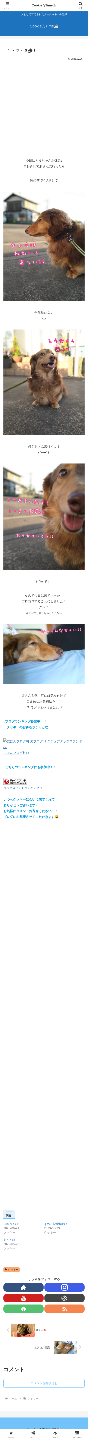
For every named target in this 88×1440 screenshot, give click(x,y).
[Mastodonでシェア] (34, 1191)
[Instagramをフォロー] (64, 1287)
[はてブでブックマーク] (73, 1203)
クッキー (13, 1269)
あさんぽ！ (10, 1239)
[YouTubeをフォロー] (23, 1298)
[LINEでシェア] (14, 1215)
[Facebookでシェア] (14, 1203)
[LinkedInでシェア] (53, 1215)
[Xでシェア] (14, 1191)
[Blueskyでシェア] (53, 1191)
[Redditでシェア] (53, 1203)
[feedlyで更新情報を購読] (23, 1309)
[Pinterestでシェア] (34, 1215)
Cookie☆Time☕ (44, 5)
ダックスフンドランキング (21, 788)
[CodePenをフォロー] (64, 1298)
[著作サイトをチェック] (23, 1287)
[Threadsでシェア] (34, 1203)
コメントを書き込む (44, 1383)
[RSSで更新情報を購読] (64, 1309)
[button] (79, 870)
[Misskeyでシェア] (73, 1191)
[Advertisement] (44, 107)
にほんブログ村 (14, 753)
